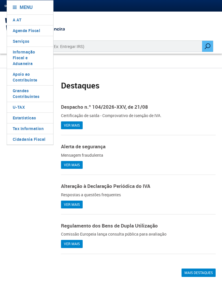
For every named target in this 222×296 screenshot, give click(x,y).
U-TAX (19, 107)
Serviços (21, 41)
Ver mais (72, 125)
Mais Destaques (198, 272)
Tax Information (28, 128)
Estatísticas (24, 118)
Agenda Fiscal (26, 30)
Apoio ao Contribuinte (25, 77)
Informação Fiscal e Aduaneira (24, 57)
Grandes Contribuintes (26, 93)
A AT (17, 20)
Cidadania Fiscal (29, 139)
